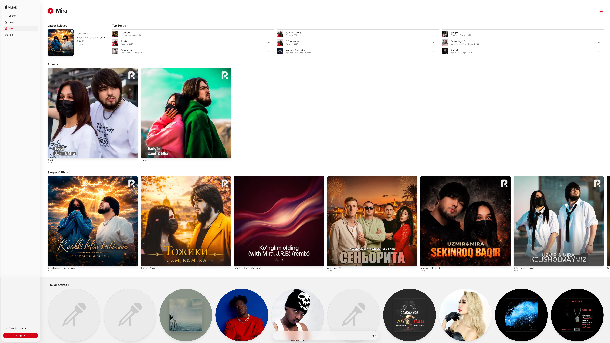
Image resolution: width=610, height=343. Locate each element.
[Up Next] (369, 335)
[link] (120, 25)
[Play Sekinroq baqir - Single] (424, 262)
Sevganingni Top (459, 41)
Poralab (124, 41)
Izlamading (126, 32)
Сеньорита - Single (336, 177)
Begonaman (126, 50)
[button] (20, 15)
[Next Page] (607, 42)
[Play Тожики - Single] (144, 262)
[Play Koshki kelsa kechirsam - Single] (51, 51)
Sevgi (50, 69)
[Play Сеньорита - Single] (331, 262)
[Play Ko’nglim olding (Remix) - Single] (238, 262)
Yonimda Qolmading (295, 50)
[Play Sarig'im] (144, 154)
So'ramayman (292, 41)
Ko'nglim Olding (293, 32)
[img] (11, 7)
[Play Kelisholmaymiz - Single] (517, 262)
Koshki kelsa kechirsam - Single (63, 177)
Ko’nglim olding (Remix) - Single (249, 177)
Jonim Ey (455, 50)
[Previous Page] (109, 42)
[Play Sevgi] (51, 154)
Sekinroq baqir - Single (431, 177)
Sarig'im (454, 32)
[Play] (50, 11)
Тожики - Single (149, 177)
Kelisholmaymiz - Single (525, 177)
